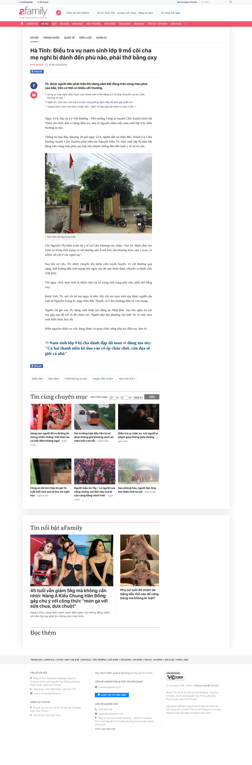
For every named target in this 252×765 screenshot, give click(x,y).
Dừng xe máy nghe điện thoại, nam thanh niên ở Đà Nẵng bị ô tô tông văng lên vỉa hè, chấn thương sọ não (96, 96)
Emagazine (27, 2)
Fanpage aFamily (189, 2)
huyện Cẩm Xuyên (103, 378)
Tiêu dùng (125, 24)
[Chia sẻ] (33, 85)
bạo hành (54, 378)
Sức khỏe (109, 24)
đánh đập (37, 378)
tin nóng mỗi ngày (170, 12)
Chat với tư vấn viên (113, 695)
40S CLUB (176, 24)
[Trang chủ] (22, 24)
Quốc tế (69, 37)
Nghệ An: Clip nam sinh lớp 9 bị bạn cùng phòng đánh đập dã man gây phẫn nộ (90, 102)
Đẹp (54, 24)
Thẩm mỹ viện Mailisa (77, 12)
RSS (186, 659)
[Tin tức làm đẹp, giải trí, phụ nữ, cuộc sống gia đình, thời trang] (33, 12)
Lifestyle (32, 24)
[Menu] (186, 24)
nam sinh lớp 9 (127, 378)
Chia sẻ (38, 71)
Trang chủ (36, 659)
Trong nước (51, 37)
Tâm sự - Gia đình (157, 24)
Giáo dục (78, 24)
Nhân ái (101, 37)
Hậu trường (93, 24)
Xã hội (45, 24)
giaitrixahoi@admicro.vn (111, 714)
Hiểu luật (85, 37)
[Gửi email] (33, 95)
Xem (152, 396)
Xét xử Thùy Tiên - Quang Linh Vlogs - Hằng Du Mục (125, 12)
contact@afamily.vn (51, 693)
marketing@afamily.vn (110, 687)
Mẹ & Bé (64, 24)
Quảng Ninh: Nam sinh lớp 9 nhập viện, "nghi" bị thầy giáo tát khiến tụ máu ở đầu (90, 106)
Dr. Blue (43, 2)
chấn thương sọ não (76, 378)
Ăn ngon (139, 24)
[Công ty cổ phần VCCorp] (175, 676)
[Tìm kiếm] (230, 2)
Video (179, 659)
